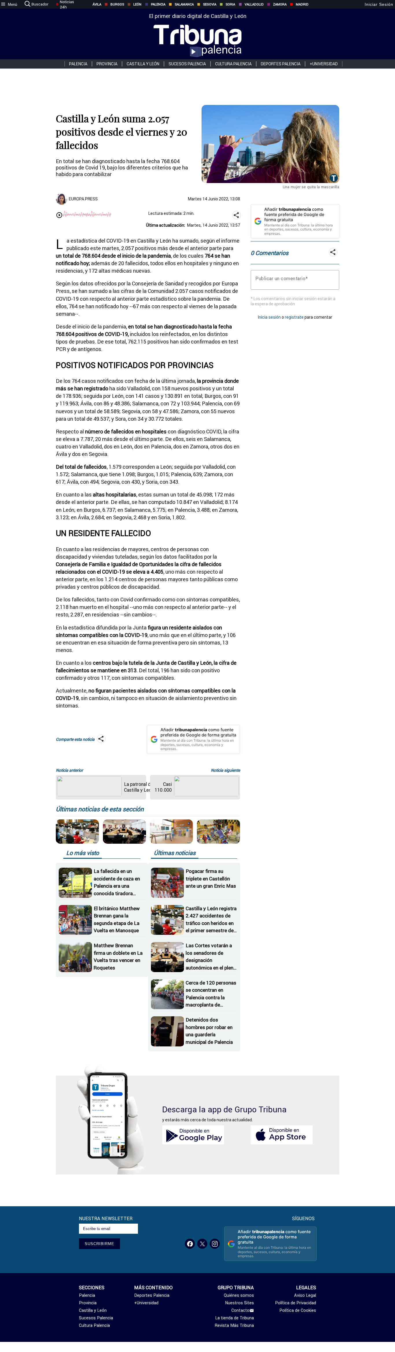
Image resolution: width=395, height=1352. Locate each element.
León (137, 4)
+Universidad (324, 64)
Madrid (302, 4)
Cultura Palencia (233, 64)
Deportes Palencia (280, 64)
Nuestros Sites (239, 1302)
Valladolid (254, 4)
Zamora (280, 4)
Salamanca (184, 4)
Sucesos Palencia (187, 64)
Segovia (209, 4)
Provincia (107, 64)
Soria (230, 4)
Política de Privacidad (295, 1302)
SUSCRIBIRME (99, 1244)
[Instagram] (215, 1244)
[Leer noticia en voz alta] (59, 216)
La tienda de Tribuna (234, 1317)
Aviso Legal (305, 1295)
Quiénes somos (239, 1295)
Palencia (158, 4)
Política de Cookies (297, 1310)
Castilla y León (143, 64)
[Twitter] (202, 1244)
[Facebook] (190, 1244)
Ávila (97, 4)
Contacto (240, 1310)
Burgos (117, 4)
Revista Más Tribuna (234, 1325)
